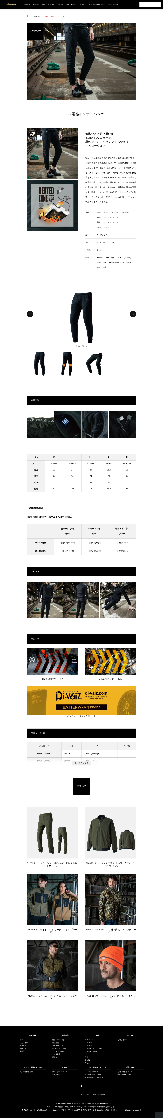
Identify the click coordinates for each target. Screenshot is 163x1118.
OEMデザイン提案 (59, 1048)
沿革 (21, 1040)
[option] (81, 318)
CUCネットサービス (92, 1072)
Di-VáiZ (87, 1060)
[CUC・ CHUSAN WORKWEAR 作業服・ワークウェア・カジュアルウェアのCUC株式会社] (11, 4)
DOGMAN (88, 1046)
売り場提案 (56, 1054)
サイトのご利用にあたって (67, 4)
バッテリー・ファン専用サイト (81, 716)
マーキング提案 (58, 1051)
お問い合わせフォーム (125, 1072)
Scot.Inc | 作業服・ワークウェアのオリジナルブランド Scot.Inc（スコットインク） (86, 1110)
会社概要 (27, 4)
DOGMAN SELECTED (93, 1048)
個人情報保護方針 (26, 1072)
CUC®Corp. (27, 1110)
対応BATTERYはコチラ (53, 679)
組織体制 (23, 1048)
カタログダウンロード (60, 1072)
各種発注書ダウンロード (94, 1077)
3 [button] (95, 363)
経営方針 (23, 1046)
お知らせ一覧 (122, 1040)
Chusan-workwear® (133, 1110)
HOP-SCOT (89, 1040)
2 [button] (68, 363)
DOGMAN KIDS (91, 1051)
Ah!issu (87, 1063)
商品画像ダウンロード (93, 1075)
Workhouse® (42, 1110)
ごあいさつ (24, 1043)
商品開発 (55, 1043)
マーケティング (58, 1046)
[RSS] (81, 1086)
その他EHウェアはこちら (110, 679)
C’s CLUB (88, 1054)
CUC (86, 1057)
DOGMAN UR (90, 1043)
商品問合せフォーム (124, 1075)
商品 (97, 1035)
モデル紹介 (56, 1075)
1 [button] (40, 363)
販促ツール (56, 1057)
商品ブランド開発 (58, 1040)
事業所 (22, 1051)
